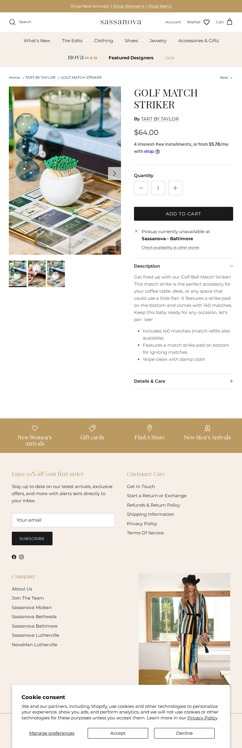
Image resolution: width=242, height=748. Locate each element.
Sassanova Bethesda (34, 616)
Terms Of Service (145, 533)
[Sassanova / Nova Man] (121, 22)
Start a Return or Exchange (157, 495)
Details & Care (149, 381)
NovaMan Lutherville (34, 644)
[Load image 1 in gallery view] (65, 170)
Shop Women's (128, 6)
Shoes (131, 40)
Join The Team (28, 598)
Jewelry (158, 40)
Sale (169, 57)
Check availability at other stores (170, 247)
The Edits (72, 40)
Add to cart (183, 214)
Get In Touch (141, 486)
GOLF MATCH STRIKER (81, 78)
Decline (184, 733)
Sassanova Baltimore (35, 626)
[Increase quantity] (175, 188)
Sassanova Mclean (32, 607)
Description (147, 266)
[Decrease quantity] (141, 188)
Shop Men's (159, 6)
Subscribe (32, 538)
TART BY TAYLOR (40, 78)
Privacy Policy (202, 718)
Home (14, 78)
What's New (37, 40)
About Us (22, 589)
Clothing (103, 40)
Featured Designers (131, 57)
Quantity (143, 175)
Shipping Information (150, 514)
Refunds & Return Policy (153, 505)
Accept (118, 733)
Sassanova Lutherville (35, 635)
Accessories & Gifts (198, 40)
